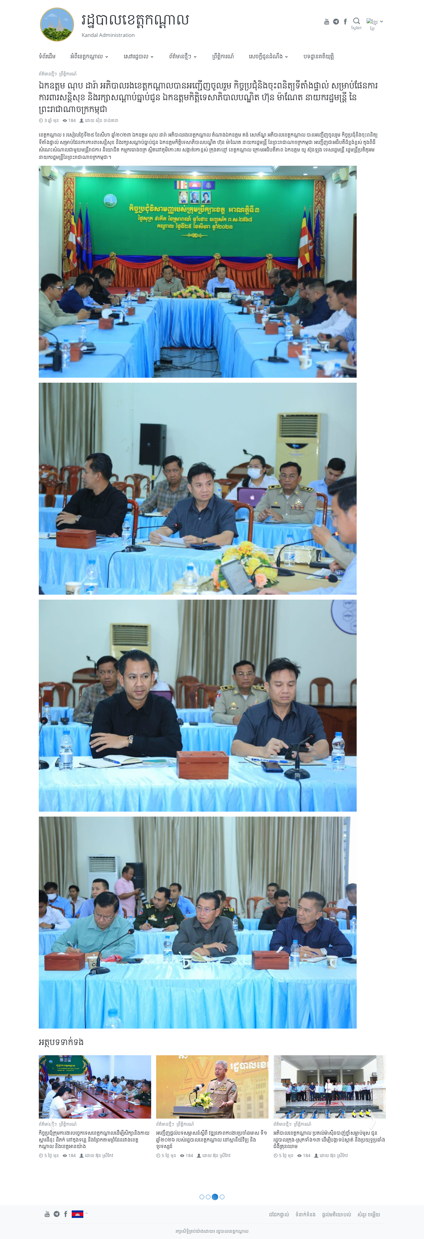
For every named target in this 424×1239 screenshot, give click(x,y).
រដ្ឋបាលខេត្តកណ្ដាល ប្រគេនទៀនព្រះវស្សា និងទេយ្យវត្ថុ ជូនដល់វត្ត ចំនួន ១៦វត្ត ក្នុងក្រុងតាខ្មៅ (329, 1136)
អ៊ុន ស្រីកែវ (104, 1155)
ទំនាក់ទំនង (305, 1214)
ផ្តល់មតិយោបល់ (336, 1214)
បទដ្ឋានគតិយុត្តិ (319, 56)
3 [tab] (214, 1197)
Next (373, 1120)
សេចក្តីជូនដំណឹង (266, 56)
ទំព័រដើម (47, 56)
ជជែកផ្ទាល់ (279, 1214)
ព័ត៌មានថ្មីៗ (180, 56)
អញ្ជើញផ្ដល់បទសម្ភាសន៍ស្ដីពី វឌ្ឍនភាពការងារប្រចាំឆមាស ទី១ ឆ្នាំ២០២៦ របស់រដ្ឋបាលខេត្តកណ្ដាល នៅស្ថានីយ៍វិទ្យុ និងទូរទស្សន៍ (94, 1139)
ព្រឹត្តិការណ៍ (223, 56)
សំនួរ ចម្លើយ (369, 1214)
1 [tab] (202, 1197)
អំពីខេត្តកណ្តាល (86, 56)
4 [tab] (221, 1197)
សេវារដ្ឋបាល (136, 56)
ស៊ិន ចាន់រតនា (107, 120)
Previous (51, 1120)
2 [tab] (208, 1197)
